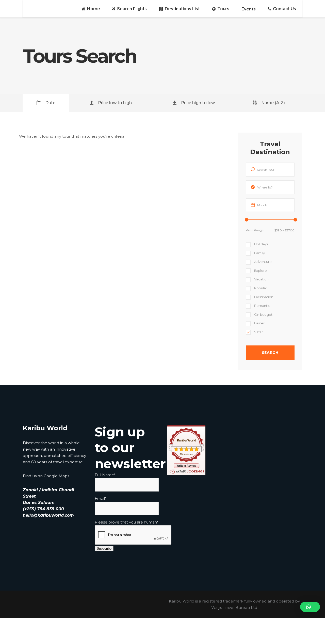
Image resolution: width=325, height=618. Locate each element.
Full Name (105, 474)
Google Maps (56, 475)
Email (100, 498)
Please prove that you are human (126, 522)
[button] (310, 607)
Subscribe (104, 548)
